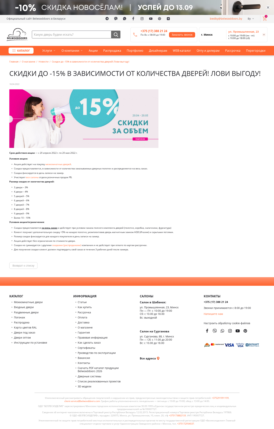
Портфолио (135, 50)
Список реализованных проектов (99, 381)
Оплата (82, 317)
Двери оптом (22, 337)
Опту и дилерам (208, 50)
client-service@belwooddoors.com (82, 401)
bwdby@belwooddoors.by (226, 18)
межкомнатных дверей (58, 164)
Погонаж (19, 317)
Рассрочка (232, 50)
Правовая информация (93, 337)
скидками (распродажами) (66, 245)
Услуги (47, 50)
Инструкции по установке (30, 342)
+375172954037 (185, 423)
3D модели (84, 386)
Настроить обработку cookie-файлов (227, 323)
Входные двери (24, 307)
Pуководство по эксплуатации (97, 352)
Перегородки (255, 50)
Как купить (85, 307)
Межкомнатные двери (28, 302)
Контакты (84, 362)
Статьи (82, 302)
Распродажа (112, 50)
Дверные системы (89, 376)
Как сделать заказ (89, 342)
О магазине (85, 327)
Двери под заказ (24, 332)
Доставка (83, 322)
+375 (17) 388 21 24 (154, 31)
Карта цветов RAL (25, 327)
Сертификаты (86, 347)
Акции (93, 50)
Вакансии (84, 357)
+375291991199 (220, 398)
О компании (70, 50)
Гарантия (84, 332)
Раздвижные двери (26, 312)
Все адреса (148, 358)
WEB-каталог (182, 50)
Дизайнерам (158, 50)
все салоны (32, 177)
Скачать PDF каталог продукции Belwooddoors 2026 (98, 369)
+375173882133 (177, 415)
